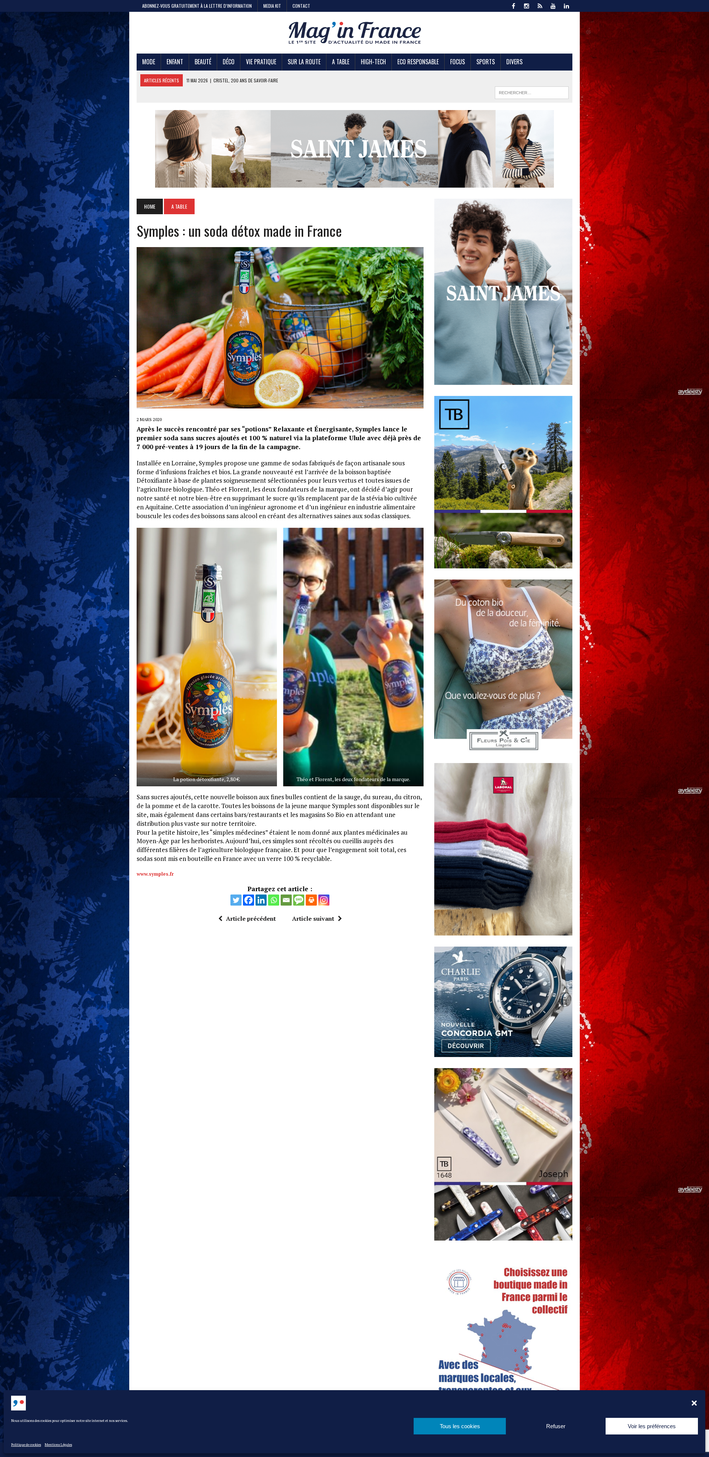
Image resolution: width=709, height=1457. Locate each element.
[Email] (286, 900)
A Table (340, 61)
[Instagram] (323, 900)
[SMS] (298, 900)
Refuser (555, 1426)
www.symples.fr (155, 874)
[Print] (311, 900)
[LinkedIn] (566, 5)
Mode (148, 61)
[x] (540, 5)
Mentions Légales (58, 1444)
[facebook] (513, 5)
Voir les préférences (652, 1426)
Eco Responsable (418, 61)
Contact (301, 6)
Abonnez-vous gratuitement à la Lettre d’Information (197, 6)
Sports (485, 61)
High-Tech (373, 61)
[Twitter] (236, 900)
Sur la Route (304, 61)
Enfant (175, 61)
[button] (694, 1403)
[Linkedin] (261, 900)
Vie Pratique (261, 61)
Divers (514, 61)
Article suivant (313, 918)
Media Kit (272, 6)
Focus (457, 61)
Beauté (203, 61)
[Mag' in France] (354, 32)
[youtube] (553, 5)
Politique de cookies (26, 1444)
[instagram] (526, 5)
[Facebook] (248, 900)
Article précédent (251, 918)
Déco (228, 61)
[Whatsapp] (273, 900)
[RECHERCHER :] (532, 91)
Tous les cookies (460, 1426)
